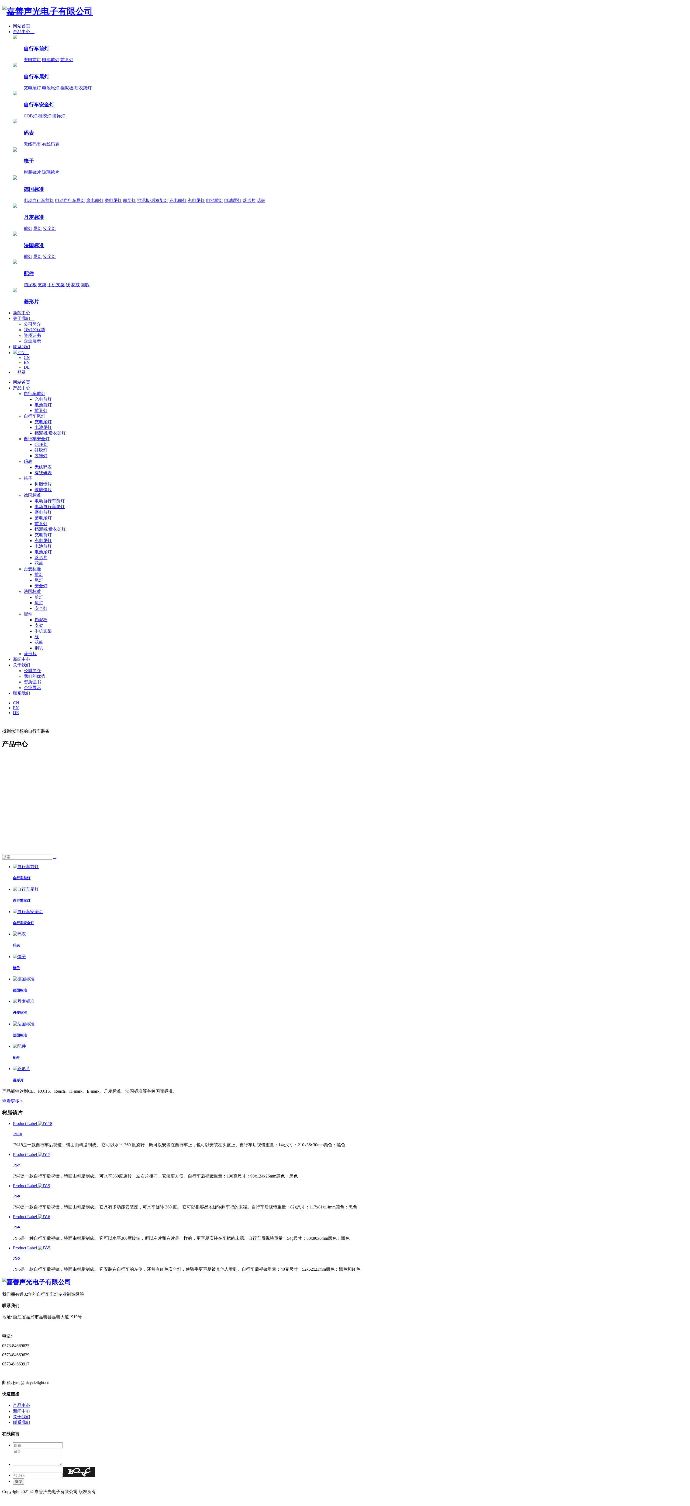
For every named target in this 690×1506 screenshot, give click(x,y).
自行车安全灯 (39, 104)
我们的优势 (34, 329)
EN (27, 362)
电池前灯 (50, 59)
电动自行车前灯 (39, 200)
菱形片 (249, 200)
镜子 (29, 161)
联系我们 (21, 346)
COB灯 (30, 116)
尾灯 (37, 228)
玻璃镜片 (50, 172)
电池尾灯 (50, 88)
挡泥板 (30, 284)
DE (27, 367)
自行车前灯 (36, 48)
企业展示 (32, 341)
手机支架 (56, 284)
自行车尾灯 (36, 76)
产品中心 (23, 31)
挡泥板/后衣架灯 (76, 88)
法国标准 (34, 245)
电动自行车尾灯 (70, 200)
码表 (29, 133)
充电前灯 (32, 59)
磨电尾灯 (113, 200)
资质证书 (32, 335)
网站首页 (21, 26)
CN (23, 352)
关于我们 (23, 318)
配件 (29, 273)
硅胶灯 (44, 116)
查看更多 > (12, 1101)
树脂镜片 (32, 172)
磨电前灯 (95, 200)
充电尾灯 (32, 88)
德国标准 (34, 189)
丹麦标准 (34, 217)
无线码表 (32, 144)
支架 (42, 284)
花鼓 (261, 200)
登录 (19, 372)
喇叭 (85, 284)
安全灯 (49, 228)
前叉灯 (66, 59)
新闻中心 (21, 312)
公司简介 (32, 324)
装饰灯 (58, 116)
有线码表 (50, 144)
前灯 (28, 228)
